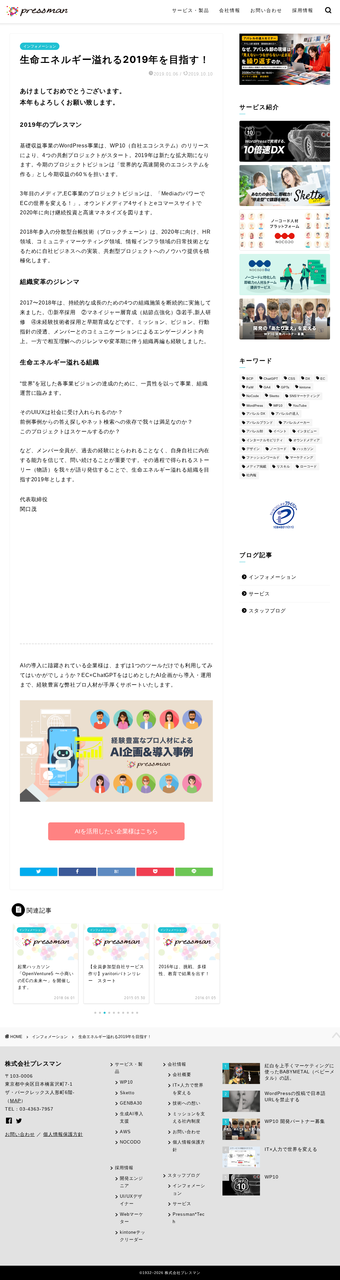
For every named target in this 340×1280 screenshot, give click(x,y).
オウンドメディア (306, 440)
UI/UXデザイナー (131, 1200)
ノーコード (278, 449)
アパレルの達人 (287, 414)
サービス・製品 (190, 10)
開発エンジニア (131, 1182)
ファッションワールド (263, 458)
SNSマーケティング (305, 396)
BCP (249, 378)
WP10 (278, 405)
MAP (15, 1100)
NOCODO (130, 1142)
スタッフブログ (267, 610)
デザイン (253, 449)
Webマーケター (131, 1218)
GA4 (267, 387)
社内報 (251, 475)
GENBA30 (131, 1103)
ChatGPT (271, 378)
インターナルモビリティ (264, 440)
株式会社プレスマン (33, 1063)
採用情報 (302, 10)
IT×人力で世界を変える (188, 1089)
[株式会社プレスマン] (37, 15)
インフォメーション (39, 46)
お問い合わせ (266, 10)
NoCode (252, 396)
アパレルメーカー (296, 422)
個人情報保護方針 (63, 1134)
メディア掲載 (256, 466)
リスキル (283, 466)
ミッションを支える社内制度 (189, 1117)
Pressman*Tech (189, 1218)
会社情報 (229, 10)
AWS (125, 1131)
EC (322, 378)
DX (307, 378)
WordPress (254, 405)
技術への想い (187, 1103)
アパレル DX (255, 414)
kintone (305, 387)
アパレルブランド (259, 422)
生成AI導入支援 (131, 1117)
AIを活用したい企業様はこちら (116, 831)
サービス (259, 593)
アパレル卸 (254, 431)
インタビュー (307, 431)
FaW (249, 387)
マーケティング (301, 458)
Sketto (274, 396)
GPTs (285, 387)
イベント (280, 431)
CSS (291, 378)
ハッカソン (305, 449)
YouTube (300, 405)
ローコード (308, 466)
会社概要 (182, 1074)
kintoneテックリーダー (132, 1236)
